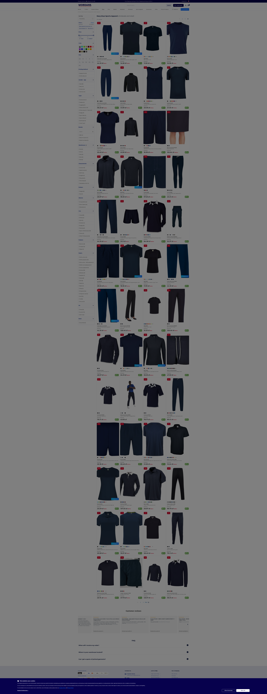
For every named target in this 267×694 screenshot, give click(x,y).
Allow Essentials (229, 690)
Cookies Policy (62, 687)
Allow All (243, 690)
